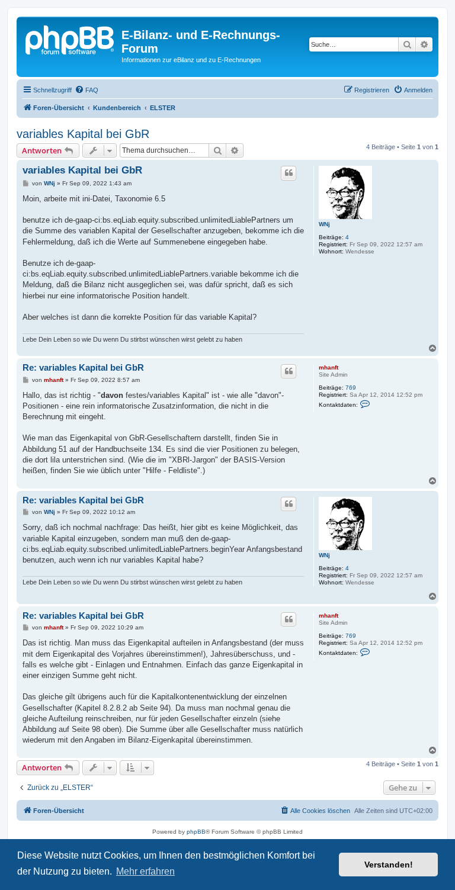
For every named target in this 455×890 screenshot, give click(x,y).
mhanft (328, 367)
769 (350, 387)
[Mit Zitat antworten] (288, 173)
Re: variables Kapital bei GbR (83, 367)
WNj (324, 224)
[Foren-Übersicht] (70, 38)
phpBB (196, 831)
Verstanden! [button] (388, 864)
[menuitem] (86, 90)
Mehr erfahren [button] (145, 871)
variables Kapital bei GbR (83, 133)
